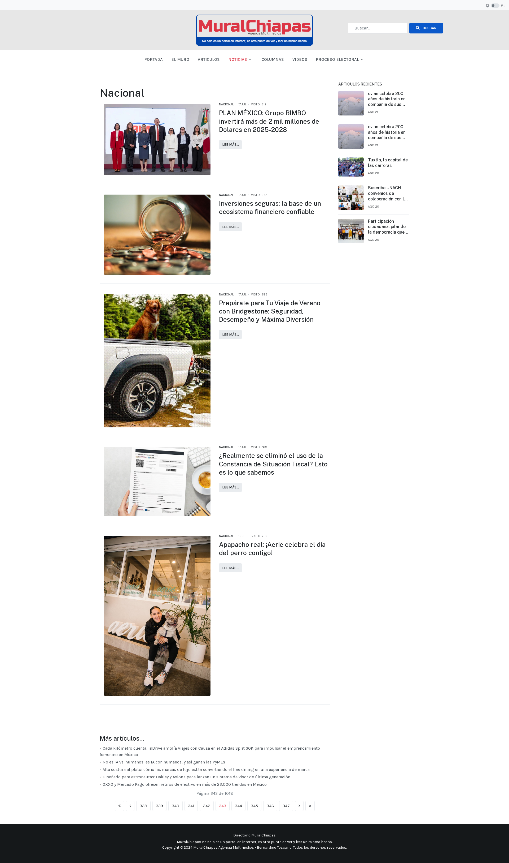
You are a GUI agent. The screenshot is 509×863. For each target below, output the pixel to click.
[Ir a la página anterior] (130, 806)
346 (270, 805)
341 (191, 805)
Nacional (226, 104)
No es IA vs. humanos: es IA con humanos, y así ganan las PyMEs (164, 762)
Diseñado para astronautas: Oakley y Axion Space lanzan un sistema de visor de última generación (196, 776)
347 (286, 805)
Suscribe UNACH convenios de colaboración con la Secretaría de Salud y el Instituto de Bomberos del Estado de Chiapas (388, 193)
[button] (240, 59)
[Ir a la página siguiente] (299, 806)
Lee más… (230, 144)
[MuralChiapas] (254, 29)
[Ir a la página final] (310, 806)
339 (159, 805)
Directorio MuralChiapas (254, 835)
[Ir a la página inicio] (119, 806)
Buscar (429, 28)
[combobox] (377, 28)
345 (254, 805)
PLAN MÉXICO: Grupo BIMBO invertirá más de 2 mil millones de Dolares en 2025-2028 (269, 121)
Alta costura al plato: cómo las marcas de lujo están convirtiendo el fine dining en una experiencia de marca (206, 769)
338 (143, 805)
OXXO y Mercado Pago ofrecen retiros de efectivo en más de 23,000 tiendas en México (185, 784)
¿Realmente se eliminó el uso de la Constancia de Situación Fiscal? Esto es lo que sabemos (273, 464)
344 (238, 805)
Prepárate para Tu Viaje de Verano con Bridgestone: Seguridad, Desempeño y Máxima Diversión (270, 311)
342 (206, 805)
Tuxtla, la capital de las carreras (388, 162)
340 (175, 805)
